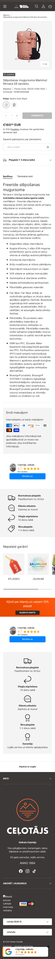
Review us (27, 476)
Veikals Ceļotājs (16, 942)
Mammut (7, 89)
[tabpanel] (27, 290)
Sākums (6, 15)
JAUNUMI (38, 578)
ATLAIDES (14, 578)
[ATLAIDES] (13, 564)
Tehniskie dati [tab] (25, 176)
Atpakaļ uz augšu (27, 766)
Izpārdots (37, 115)
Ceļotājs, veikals (26, 464)
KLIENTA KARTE (27, 612)
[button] (50, 6)
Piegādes (15, 129)
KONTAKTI (7, 946)
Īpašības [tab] (8, 176)
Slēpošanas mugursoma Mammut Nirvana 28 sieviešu (25, 17)
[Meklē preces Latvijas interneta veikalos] (9, 903)
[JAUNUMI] (38, 564)
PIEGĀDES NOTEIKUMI (24, 946)
